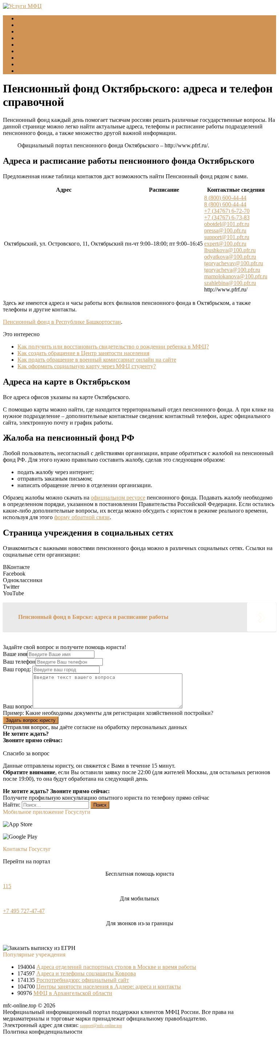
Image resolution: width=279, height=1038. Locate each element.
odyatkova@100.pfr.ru (230, 257)
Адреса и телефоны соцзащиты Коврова (86, 973)
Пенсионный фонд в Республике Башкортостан (62, 322)
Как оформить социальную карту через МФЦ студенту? (86, 366)
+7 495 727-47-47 (24, 911)
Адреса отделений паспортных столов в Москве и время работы (116, 967)
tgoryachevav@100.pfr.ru (233, 263)
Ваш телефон (19, 662)
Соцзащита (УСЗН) (41, 31)
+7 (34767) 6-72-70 (227, 211)
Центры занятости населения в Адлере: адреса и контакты (108, 986)
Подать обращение (40, 58)
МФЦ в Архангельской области (72, 993)
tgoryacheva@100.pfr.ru (232, 270)
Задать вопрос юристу (31, 720)
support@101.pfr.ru (226, 237)
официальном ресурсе (118, 497)
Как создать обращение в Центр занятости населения (83, 353)
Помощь (27, 71)
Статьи (26, 64)
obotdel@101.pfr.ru (226, 224)
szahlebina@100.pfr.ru (230, 283)
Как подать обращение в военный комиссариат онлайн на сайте (96, 360)
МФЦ (24, 25)
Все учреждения (37, 51)
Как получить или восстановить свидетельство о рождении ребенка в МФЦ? (113, 346)
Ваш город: (17, 669)
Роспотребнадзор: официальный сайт (82, 980)
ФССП (26, 44)
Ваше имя (15, 654)
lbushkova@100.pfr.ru (230, 250)
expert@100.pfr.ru (225, 243)
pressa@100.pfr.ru (225, 230)
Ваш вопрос (18, 706)
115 (7, 886)
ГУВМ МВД (32, 38)
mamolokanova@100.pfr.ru (235, 276)
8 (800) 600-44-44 (225, 198)
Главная (27, 18)
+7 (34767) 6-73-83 (227, 217)
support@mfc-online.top (101, 1025)
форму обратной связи (82, 517)
